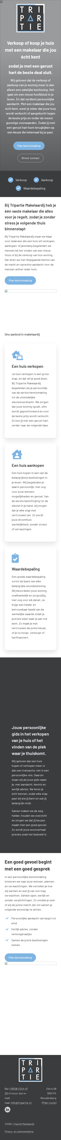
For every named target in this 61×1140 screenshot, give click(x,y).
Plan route (49, 1102)
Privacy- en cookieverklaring (19, 1131)
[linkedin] (7, 1109)
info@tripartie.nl (21, 1102)
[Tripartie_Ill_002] (30, 1059)
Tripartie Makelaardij (23, 1124)
